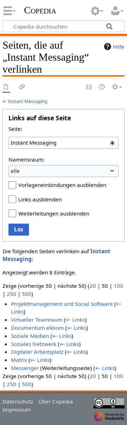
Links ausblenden (40, 199)
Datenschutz (17, 401)
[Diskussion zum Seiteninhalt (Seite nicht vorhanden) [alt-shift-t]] (22, 87)
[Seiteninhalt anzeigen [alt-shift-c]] (6, 87)
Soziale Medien (30, 335)
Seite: (15, 128)
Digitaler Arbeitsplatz (37, 351)
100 (118, 285)
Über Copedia (55, 401)
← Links (75, 319)
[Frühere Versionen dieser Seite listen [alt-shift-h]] (102, 87)
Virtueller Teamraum (36, 319)
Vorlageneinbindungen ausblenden (62, 184)
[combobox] (63, 143)
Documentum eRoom (37, 327)
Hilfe (119, 46)
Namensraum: (26, 159)
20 (93, 285)
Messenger (25, 367)
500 (26, 293)
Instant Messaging (27, 101)
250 (11, 293)
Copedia (40, 10)
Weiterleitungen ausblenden (53, 213)
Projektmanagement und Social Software (62, 303)
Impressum (16, 409)
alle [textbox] (15, 170)
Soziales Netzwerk (33, 343)
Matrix (19, 359)
